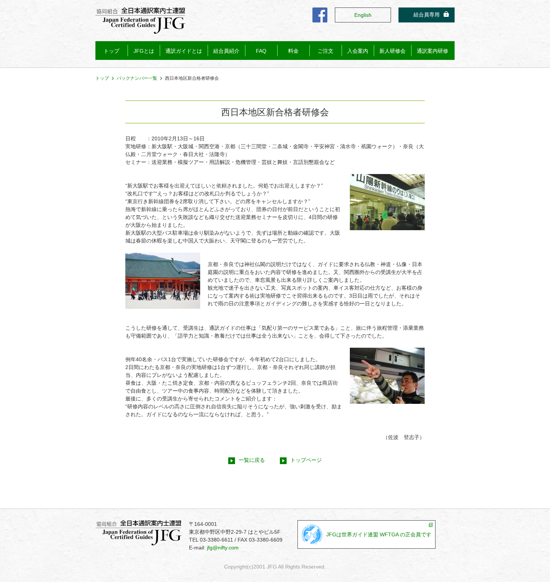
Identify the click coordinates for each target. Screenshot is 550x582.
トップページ (306, 460)
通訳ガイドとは (183, 51)
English (363, 15)
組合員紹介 (226, 51)
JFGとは (144, 51)
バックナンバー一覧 (137, 78)
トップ (111, 51)
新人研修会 (392, 51)
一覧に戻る (252, 460)
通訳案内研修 (432, 51)
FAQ (261, 51)
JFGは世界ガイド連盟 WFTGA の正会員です (378, 534)
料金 (293, 51)
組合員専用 (426, 15)
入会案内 (357, 51)
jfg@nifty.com (223, 548)
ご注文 (325, 51)
